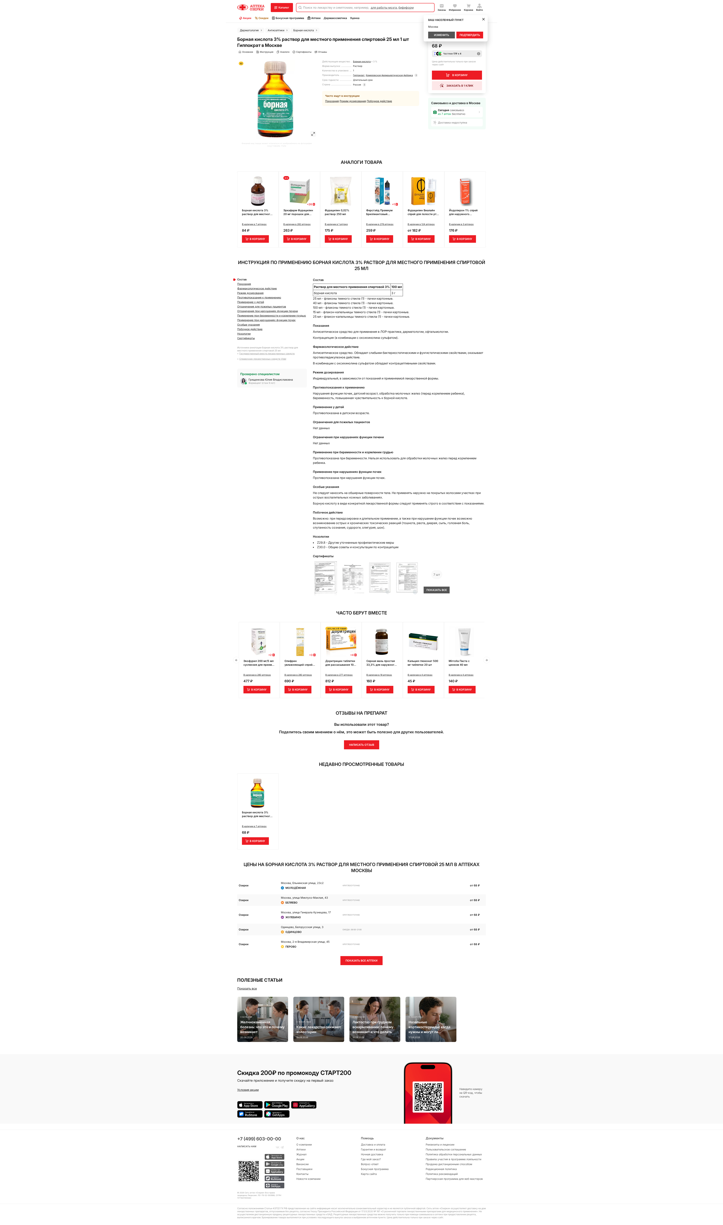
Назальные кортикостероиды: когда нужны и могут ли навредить (429, 1027)
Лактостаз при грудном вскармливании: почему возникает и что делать (372, 1027)
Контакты (302, 1173)
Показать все (247, 988)
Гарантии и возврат (373, 1149)
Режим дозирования (353, 101)
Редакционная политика (441, 1169)
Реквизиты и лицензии (440, 1144)
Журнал (301, 1154)
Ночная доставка (372, 1154)
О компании (304, 1144)
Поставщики (304, 1169)
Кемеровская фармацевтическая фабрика (389, 75)
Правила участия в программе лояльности (453, 1159)
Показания (332, 101)
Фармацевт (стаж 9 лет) (262, 383)
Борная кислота (362, 61)
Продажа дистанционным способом (449, 1164)
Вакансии (302, 1164)
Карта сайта (369, 1173)
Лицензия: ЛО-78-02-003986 (261, 1195)
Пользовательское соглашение (446, 1149)
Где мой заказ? (371, 1159)
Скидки (263, 18)
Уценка (354, 18)
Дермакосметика (335, 18)
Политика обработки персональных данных (454, 1154)
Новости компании (308, 1178)
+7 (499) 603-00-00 (259, 1139)
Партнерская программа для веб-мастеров (454, 1178)
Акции (247, 18)
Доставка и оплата (373, 1144)
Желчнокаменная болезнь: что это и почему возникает (262, 1027)
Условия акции (248, 1090)
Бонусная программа (290, 18)
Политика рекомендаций (442, 1173)
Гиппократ (359, 75)
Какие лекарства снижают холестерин (318, 1029)
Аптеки (316, 18)
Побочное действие (379, 101)
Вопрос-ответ (370, 1164)
